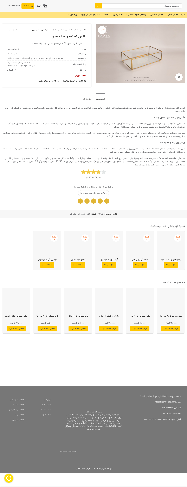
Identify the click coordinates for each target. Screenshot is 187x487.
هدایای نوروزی (18, 419)
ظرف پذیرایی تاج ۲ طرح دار (171, 316)
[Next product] (9, 30)
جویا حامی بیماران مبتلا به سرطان (68, 451)
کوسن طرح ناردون (78, 259)
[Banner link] (140, 364)
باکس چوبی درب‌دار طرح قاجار (171, 261)
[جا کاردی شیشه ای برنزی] (109, 301)
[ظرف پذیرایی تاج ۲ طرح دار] (170, 301)
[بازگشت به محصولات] (12, 30)
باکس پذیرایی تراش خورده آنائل (16, 317)
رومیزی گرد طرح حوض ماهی (47, 261)
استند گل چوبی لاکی (139, 259)
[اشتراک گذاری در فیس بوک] (87, 201)
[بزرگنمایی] (179, 77)
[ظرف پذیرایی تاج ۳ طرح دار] (47, 301)
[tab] (100, 97)
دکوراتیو (76, 29)
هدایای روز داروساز (16, 409)
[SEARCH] (98, 5)
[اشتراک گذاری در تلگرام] (93, 201)
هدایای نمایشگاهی (16, 399)
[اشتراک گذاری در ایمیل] (100, 201)
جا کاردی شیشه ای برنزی (109, 316)
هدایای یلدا (19, 414)
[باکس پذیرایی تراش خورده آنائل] (16, 301)
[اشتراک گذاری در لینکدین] (80, 201)
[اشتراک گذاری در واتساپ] (106, 201)
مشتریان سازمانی (44, 409)
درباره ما (47, 399)
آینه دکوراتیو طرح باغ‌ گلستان (109, 261)
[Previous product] (16, 30)
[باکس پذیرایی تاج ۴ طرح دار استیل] (140, 301)
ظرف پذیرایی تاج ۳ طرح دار (47, 316)
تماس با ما (46, 404)
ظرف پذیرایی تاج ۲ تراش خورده (78, 317)
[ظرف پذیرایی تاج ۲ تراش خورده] (78, 301)
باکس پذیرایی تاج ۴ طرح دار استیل (140, 317)
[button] (170, 328)
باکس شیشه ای (63, 29)
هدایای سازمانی (18, 404)
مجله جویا (47, 414)
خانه (84, 29)
